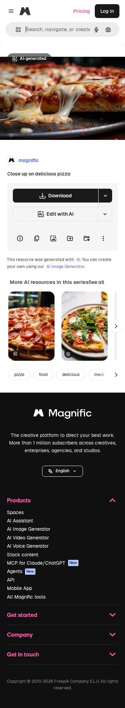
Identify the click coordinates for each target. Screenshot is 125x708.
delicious (71, 374)
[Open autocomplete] (15, 29)
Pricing (81, 11)
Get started (22, 614)
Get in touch (23, 654)
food (43, 374)
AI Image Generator (28, 529)
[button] (62, 471)
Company (20, 634)
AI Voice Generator (28, 546)
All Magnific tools (26, 597)
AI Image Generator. (66, 266)
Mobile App (19, 588)
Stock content (22, 555)
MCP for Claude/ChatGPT (42, 563)
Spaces (15, 512)
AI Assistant (20, 521)
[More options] (103, 238)
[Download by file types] (105, 196)
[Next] (116, 326)
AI (78, 259)
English (62, 471)
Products (19, 500)
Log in (107, 11)
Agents (20, 571)
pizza (19, 374)
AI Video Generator (28, 538)
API (11, 580)
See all (96, 282)
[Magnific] (62, 414)
